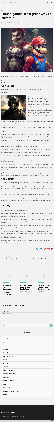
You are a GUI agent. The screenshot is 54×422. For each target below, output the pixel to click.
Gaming (3, 10)
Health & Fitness (8, 370)
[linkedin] (42, 249)
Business (5, 349)
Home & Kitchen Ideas (9, 374)
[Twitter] (40, 249)
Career (5, 342)
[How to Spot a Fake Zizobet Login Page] (27, 276)
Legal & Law (6, 377)
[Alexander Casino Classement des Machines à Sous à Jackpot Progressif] (9, 276)
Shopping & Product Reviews (11, 391)
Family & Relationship (9, 356)
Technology (5, 282)
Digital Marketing (8, 353)
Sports (5, 394)
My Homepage (10, 313)
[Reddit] (47, 249)
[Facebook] (37, 249)
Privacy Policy (5, 412)
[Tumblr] (52, 249)
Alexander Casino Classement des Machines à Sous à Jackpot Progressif (9, 290)
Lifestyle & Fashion (8, 381)
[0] (49, 22)
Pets (4, 384)
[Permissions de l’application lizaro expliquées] (44, 276)
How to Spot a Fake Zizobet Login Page (26, 287)
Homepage (9, 311)
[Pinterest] (45, 249)
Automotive (6, 346)
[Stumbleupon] (49, 249)
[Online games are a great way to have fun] (27, 50)
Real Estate (6, 388)
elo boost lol (31, 121)
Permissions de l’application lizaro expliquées (44, 287)
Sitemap (13, 412)
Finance (5, 360)
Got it (44, 421)
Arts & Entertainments (9, 339)
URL (8, 309)
